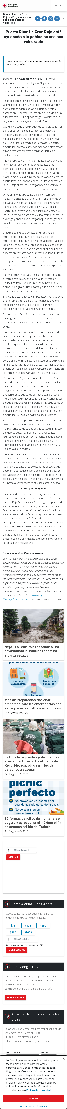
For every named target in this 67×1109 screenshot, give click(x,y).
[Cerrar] (63, 1058)
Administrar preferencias (33, 1105)
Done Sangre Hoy (24, 967)
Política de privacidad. (38, 1090)
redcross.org (35, 595)
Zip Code (44, 1052)
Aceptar (33, 1098)
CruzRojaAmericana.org (16, 599)
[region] (33, 1082)
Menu (60, 5)
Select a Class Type (13, 1052)
